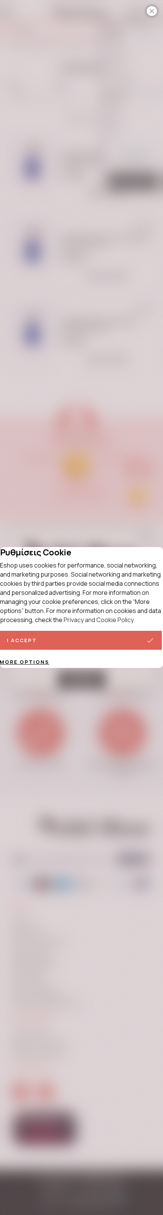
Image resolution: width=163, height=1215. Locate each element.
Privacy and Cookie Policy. (99, 620)
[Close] (152, 11)
